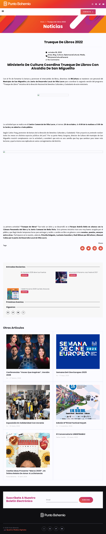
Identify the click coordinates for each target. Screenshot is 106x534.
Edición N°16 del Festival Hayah (71, 423)
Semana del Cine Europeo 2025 (71, 372)
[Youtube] (103, 4)
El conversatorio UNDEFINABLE (70, 434)
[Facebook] (96, 4)
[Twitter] (99, 4)
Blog (54, 55)
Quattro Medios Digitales (16, 530)
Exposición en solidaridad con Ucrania (25, 423)
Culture (60, 55)
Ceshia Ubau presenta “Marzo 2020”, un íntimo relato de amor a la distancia (26, 472)
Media (82, 55)
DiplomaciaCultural (71, 55)
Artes (50, 55)
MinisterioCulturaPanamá (58, 57)
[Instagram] (92, 4)
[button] (2, 11)
